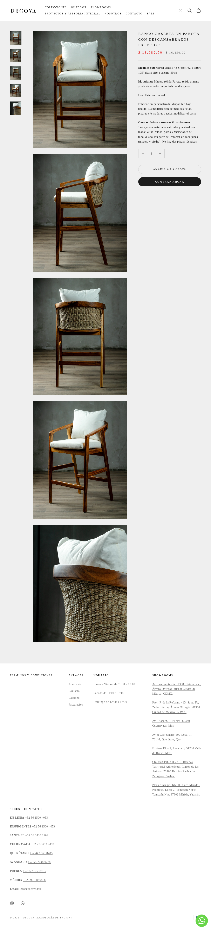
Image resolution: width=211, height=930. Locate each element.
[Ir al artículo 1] (15, 38)
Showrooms (101, 7)
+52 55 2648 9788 (39, 862)
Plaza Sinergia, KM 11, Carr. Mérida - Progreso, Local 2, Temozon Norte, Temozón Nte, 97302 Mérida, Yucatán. (176, 790)
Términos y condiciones (31, 675)
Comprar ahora (169, 181)
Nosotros (113, 13)
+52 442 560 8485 (41, 853)
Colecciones (56, 7)
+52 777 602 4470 (42, 844)
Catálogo (74, 697)
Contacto (134, 13)
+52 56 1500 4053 (36, 817)
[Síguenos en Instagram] (12, 903)
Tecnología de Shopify (54, 917)
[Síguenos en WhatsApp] (23, 903)
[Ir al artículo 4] (15, 91)
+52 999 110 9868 (34, 880)
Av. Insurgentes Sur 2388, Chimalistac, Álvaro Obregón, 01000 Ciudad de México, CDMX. (176, 689)
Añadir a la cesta (169, 169)
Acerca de (75, 684)
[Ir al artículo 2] (15, 55)
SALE (151, 13)
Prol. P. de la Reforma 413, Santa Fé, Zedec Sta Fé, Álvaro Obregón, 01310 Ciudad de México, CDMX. (176, 707)
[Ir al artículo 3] (15, 73)
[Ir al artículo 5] (15, 108)
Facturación (76, 704)
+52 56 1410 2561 (36, 835)
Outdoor (79, 7)
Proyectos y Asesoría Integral (73, 13)
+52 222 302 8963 (34, 871)
